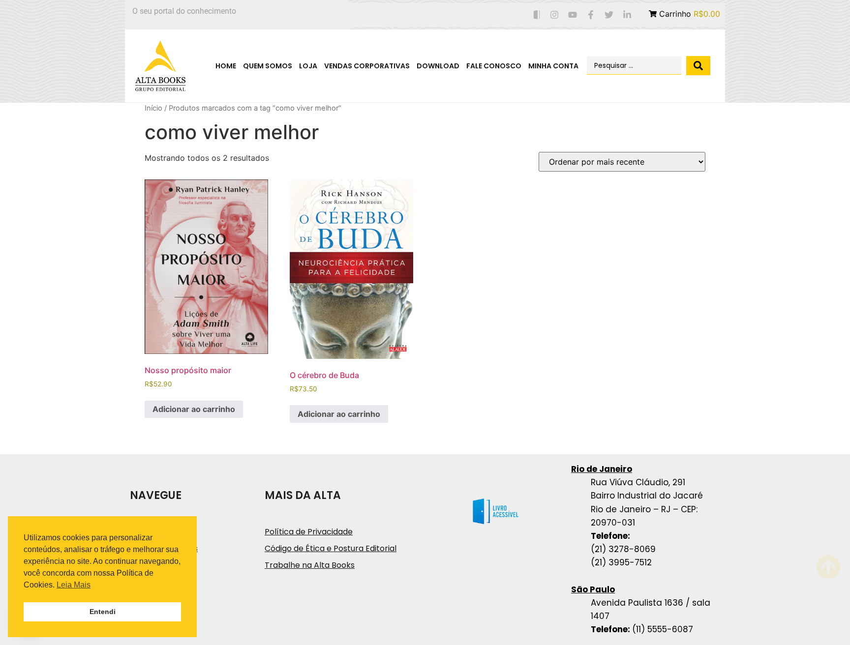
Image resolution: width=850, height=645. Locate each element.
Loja (308, 66)
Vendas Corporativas (367, 66)
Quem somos (267, 66)
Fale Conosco (493, 66)
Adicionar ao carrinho (193, 409)
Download (438, 66)
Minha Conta (553, 66)
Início (153, 108)
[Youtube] (573, 15)
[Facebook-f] (591, 15)
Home (225, 66)
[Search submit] (698, 65)
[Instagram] (554, 15)
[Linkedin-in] (627, 15)
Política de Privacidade (309, 531)
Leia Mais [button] (74, 585)
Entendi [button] (103, 612)
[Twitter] (609, 15)
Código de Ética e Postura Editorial (330, 548)
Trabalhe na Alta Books (310, 565)
